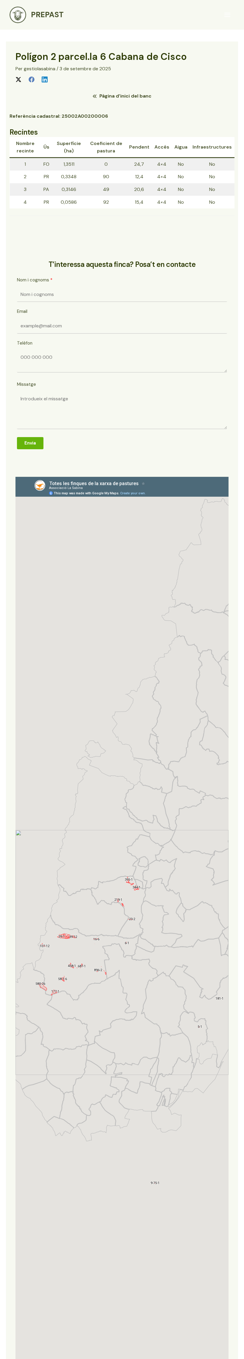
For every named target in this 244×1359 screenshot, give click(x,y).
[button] (122, 96)
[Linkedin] (45, 79)
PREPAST (47, 15)
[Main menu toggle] (227, 15)
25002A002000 (81, 116)
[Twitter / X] (18, 79)
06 (104, 116)
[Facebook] (32, 79)
